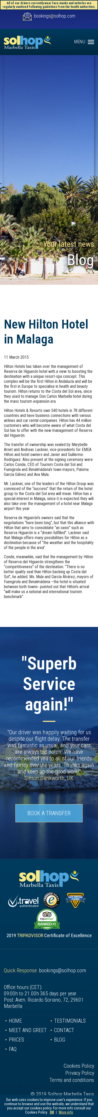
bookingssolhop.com (54, 16)
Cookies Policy (79, 1066)
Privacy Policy (79, 1073)
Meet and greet (28, 1030)
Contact (64, 1030)
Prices (16, 1040)
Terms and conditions (71, 1080)
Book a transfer (49, 813)
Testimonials (70, 1021)
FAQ (12, 1049)
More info (66, 1112)
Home (15, 1021)
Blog (59, 1040)
